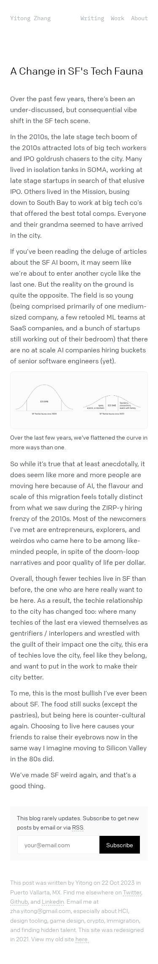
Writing (92, 18)
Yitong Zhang (30, 18)
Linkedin (53, 901)
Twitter (132, 892)
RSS (77, 827)
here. (82, 939)
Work (117, 18)
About (139, 18)
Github (19, 901)
